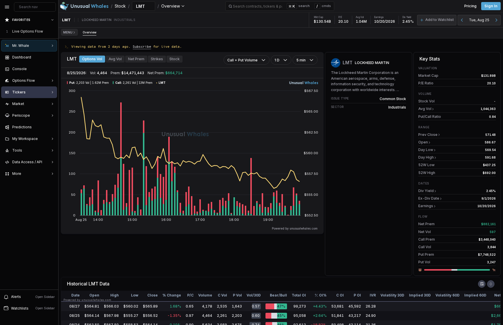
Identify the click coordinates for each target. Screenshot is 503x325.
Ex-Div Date (428, 198)
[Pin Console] (51, 69)
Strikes (157, 59)
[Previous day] (462, 20)
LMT (93, 284)
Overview (89, 32)
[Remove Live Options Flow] (53, 31)
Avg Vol (115, 59)
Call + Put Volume (242, 60)
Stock (174, 59)
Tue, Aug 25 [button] (479, 20)
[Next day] (496, 20)
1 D (276, 60)
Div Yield (426, 191)
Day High (426, 157)
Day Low (425, 150)
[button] (437, 20)
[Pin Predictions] (51, 127)
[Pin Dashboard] (51, 57)
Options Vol (92, 59)
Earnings (425, 206)
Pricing (470, 6)
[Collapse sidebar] (7, 7)
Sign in (490, 6)
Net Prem (136, 59)
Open (423, 142)
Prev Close (428, 134)
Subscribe (142, 46)
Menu (67, 32)
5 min (301, 60)
